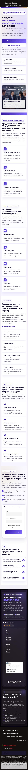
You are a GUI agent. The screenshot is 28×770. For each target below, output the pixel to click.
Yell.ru (11, 748)
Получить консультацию (14, 40)
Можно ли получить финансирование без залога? (11, 566)
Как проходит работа (14, 45)
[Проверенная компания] (9, 745)
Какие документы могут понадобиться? (10, 572)
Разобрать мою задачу (8, 326)
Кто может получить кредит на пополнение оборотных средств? (12, 560)
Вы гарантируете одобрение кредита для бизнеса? (11, 578)
